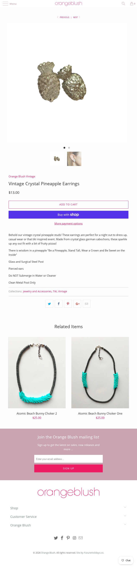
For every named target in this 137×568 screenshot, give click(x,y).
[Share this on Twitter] (49, 304)
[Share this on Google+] (77, 304)
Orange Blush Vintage (22, 176)
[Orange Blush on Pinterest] (68, 538)
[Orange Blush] (68, 3)
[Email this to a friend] (86, 304)
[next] (120, 87)
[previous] (13, 87)
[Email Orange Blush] (80, 538)
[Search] (124, 3)
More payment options (68, 223)
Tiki (55, 291)
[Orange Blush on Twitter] (56, 538)
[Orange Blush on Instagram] (74, 538)
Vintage (62, 291)
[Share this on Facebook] (58, 304)
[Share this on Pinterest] (68, 304)
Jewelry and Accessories (37, 291)
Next (75, 17)
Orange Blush (48, 552)
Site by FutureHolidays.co (89, 552)
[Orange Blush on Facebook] (62, 538)
